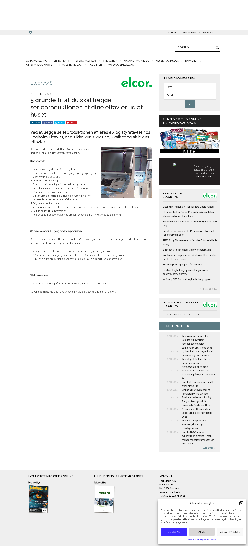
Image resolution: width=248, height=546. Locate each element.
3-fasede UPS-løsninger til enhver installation (187, 249)
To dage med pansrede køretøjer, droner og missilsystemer (194, 424)
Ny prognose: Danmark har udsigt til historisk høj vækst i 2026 (197, 413)
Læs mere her (204, 176)
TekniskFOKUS (60, 47)
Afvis (201, 532)
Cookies (190, 540)
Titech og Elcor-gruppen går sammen (182, 264)
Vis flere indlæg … (208, 289)
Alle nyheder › (209, 448)
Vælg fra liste (229, 532)
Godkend (174, 532)
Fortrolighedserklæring (205, 540)
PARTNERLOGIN (209, 32)
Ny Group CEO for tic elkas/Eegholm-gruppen (187, 279)
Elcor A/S (41, 83)
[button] (241, 503)
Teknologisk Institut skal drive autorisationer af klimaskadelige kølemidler (197, 363)
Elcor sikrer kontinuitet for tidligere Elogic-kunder (188, 206)
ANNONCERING (189, 32)
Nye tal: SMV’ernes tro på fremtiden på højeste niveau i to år (199, 374)
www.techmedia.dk (169, 492)
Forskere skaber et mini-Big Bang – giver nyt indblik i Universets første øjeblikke (196, 401)
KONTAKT (173, 32)
